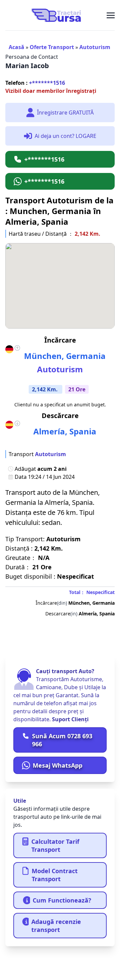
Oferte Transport (52, 47)
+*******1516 (35, 82)
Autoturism (94, 47)
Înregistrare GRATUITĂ (65, 112)
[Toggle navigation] (111, 15)
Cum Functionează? (62, 900)
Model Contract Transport (55, 875)
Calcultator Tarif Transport (55, 845)
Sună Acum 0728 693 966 (62, 740)
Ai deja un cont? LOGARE (65, 136)
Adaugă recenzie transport (56, 926)
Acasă (16, 47)
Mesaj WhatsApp (57, 765)
